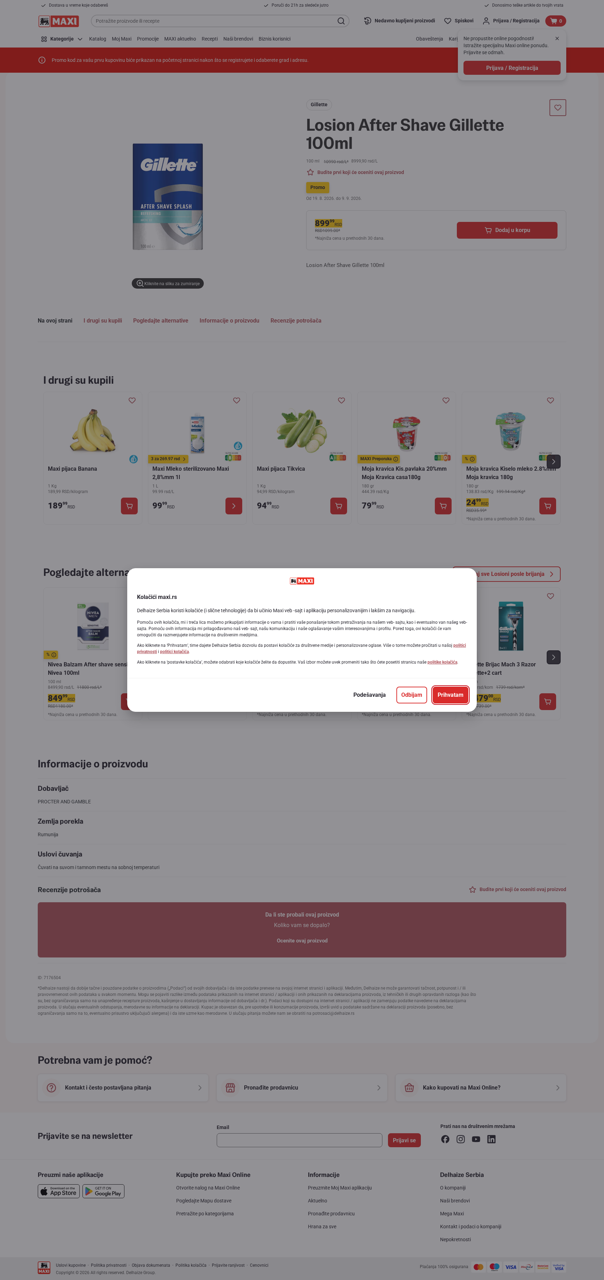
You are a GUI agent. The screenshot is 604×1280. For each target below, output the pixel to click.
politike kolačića (442, 662)
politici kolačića (174, 651)
